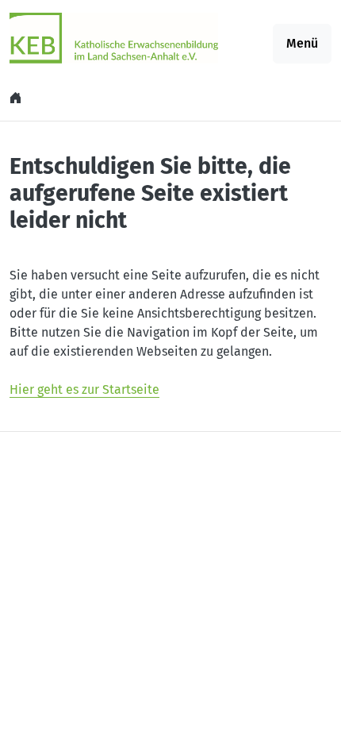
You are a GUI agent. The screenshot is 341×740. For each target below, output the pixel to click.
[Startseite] (17, 98)
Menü (302, 43)
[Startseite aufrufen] (114, 36)
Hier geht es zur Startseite (84, 389)
